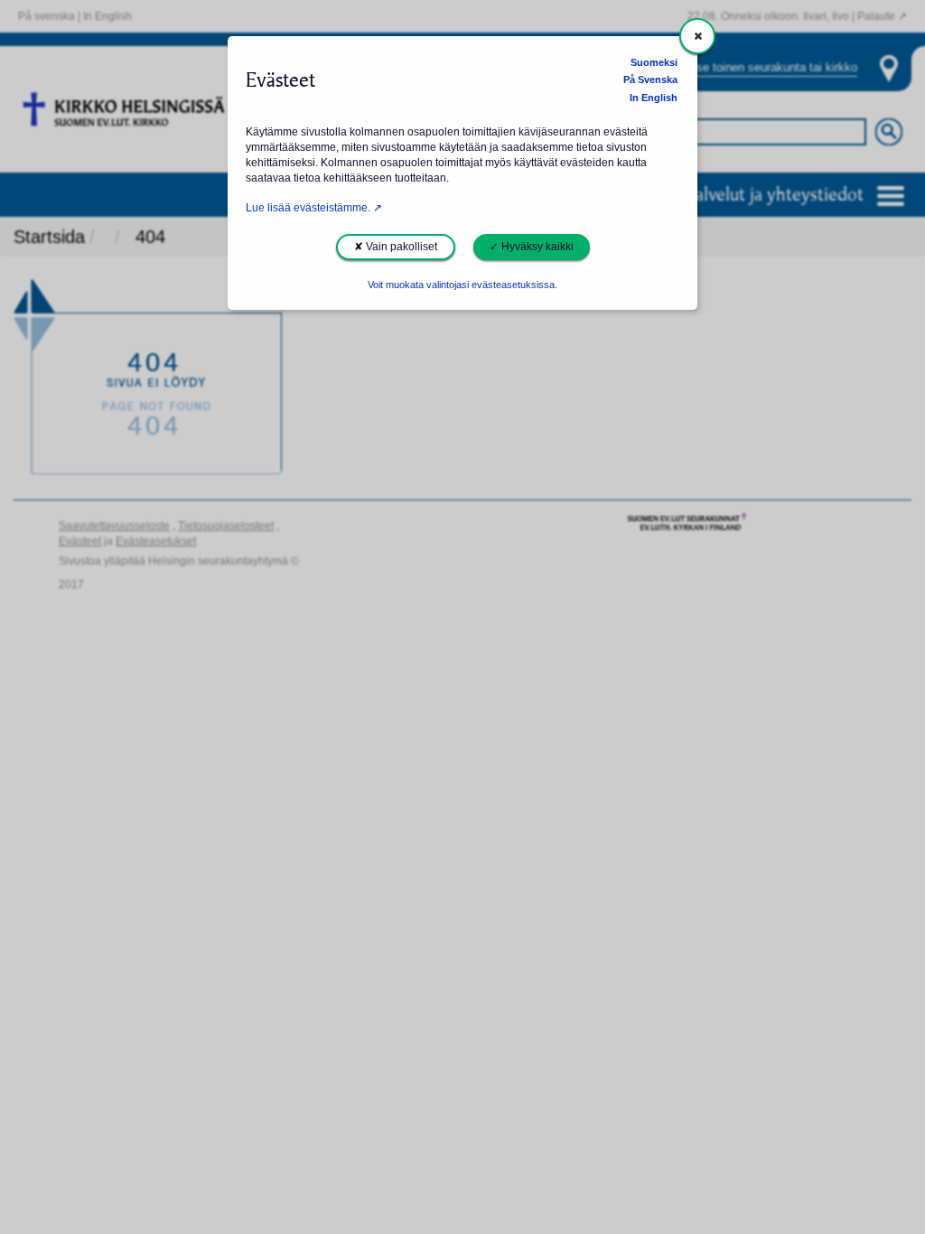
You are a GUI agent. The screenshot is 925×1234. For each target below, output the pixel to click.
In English (653, 97)
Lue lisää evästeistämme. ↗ (314, 207)
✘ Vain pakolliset (395, 246)
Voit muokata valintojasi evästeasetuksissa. (462, 284)
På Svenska (650, 79)
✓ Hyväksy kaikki (532, 246)
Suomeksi (654, 62)
